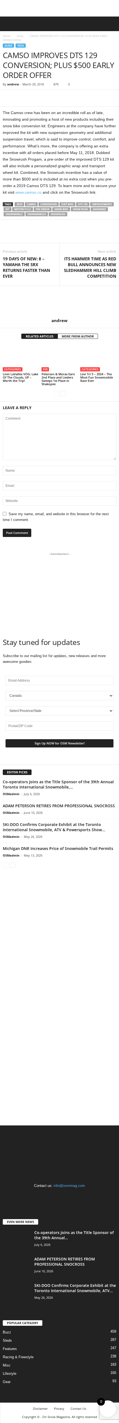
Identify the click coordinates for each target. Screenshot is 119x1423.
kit (7, 209)
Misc (7, 1365)
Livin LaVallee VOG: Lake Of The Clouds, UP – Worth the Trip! (20, 377)
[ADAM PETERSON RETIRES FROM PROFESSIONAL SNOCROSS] (16, 1266)
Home (7, 36)
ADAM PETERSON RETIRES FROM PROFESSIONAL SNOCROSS (59, 805)
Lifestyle (9, 1373)
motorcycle (22, 209)
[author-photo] (59, 302)
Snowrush (58, 214)
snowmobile (14, 214)
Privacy (59, 1408)
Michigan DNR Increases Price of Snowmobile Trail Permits (58, 848)
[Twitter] (21, 98)
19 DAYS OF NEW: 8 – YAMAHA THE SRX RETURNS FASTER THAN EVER (26, 267)
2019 (19, 204)
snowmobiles (36, 214)
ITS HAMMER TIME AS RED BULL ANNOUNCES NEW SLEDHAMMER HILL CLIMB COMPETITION (90, 267)
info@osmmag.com (69, 1186)
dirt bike (67, 204)
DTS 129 (82, 204)
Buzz (7, 1332)
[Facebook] (8, 98)
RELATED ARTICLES (39, 336)
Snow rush (80, 209)
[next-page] (63, 393)
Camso (31, 204)
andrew (13, 84)
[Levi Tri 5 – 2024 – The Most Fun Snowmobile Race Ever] (98, 358)
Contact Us (78, 1408)
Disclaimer (40, 1408)
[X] (71, 1196)
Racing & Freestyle (18, 1357)
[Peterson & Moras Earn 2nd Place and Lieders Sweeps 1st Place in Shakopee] (59, 358)
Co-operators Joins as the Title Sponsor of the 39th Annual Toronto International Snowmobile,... (58, 784)
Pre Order (43, 209)
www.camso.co (28, 192)
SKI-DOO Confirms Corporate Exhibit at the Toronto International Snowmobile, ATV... (75, 1288)
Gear (7, 1382)
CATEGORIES (12, 369)
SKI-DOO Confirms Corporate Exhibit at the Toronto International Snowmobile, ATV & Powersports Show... (54, 827)
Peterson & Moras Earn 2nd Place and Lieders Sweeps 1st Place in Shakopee (58, 379)
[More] (34, 98)
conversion (48, 204)
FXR (45, 369)
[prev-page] (56, 393)
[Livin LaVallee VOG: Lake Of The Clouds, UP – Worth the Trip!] (21, 358)
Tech (20, 45)
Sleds (20, 36)
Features (10, 1349)
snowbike (99, 209)
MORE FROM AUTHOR (78, 336)
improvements (102, 204)
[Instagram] (60, 1196)
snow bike (61, 209)
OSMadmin (11, 794)
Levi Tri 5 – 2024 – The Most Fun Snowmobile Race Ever (96, 377)
